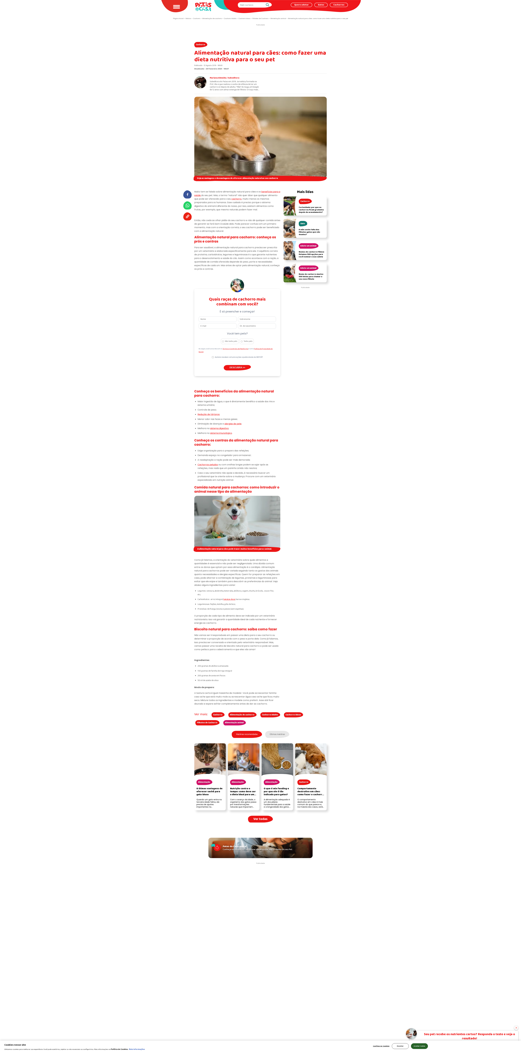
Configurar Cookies (381, 1046)
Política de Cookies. (119, 1049)
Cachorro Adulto (270, 714)
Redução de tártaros (209, 414)
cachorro (236, 198)
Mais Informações (137, 1049)
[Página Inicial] (203, 6)
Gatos (321, 5)
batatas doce (229, 599)
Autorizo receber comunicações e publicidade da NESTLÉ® (239, 357)
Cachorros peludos (208, 464)
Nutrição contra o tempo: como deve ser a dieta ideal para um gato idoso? (243, 793)
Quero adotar (301, 5)
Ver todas (260, 819)
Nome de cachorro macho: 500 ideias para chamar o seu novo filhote (311, 277)
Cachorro (200, 44)
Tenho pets (248, 341)
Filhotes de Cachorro (207, 722)
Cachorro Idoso (293, 714)
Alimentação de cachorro (242, 714)
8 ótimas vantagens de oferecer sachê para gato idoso (209, 792)
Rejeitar (400, 1046)
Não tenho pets (231, 341)
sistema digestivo (219, 428)
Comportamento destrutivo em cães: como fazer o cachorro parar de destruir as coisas (310, 795)
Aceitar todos (419, 1046)
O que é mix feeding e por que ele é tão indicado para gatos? (276, 792)
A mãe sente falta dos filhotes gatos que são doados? (309, 232)
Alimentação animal (234, 722)
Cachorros (338, 5)
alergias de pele (232, 423)
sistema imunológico (221, 433)
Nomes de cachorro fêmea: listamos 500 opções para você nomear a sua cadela (311, 254)
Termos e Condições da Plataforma (235, 348)
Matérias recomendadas (247, 734)
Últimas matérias (277, 734)
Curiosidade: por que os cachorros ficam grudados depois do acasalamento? (311, 210)
